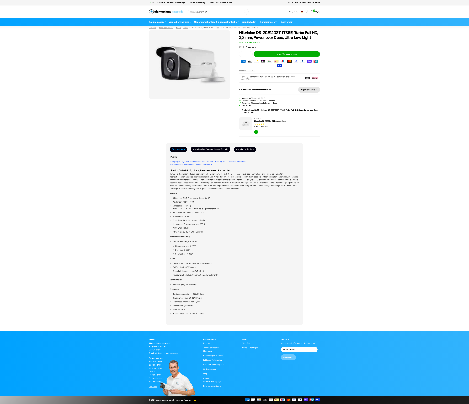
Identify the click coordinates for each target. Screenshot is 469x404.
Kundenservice (209, 339)
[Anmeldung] (307, 12)
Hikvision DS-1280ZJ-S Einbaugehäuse (270, 121)
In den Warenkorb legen (287, 54)
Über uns (206, 343)
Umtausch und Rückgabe (213, 364)
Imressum (153, 387)
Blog (205, 373)
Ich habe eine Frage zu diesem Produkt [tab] (210, 149)
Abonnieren (288, 357)
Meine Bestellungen (250, 348)
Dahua (185, 28)
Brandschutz (248, 22)
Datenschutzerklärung (212, 386)
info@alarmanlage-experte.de (167, 353)
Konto (244, 339)
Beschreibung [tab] (178, 149)
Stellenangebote (209, 369)
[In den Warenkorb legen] (256, 132)
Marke (178, 28)
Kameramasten (268, 22)
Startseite (152, 28)
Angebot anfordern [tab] (245, 149)
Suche (245, 12)
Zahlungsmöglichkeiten (212, 360)
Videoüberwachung (179, 22)
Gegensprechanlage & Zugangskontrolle (215, 22)
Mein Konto (246, 343)
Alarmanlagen (156, 22)
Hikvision (257, 118)
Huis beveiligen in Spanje (213, 355)
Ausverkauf (287, 22)
